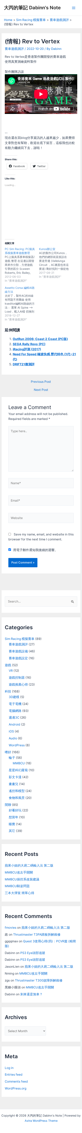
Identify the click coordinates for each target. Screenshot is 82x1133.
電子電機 (15, 704)
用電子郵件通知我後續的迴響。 (35, 550)
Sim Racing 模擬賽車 (19, 639)
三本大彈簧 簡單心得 (19, 893)
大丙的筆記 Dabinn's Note (32, 7)
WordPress (17, 745)
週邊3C (14, 717)
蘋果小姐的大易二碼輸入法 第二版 (29, 865)
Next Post (41, 389)
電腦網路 (15, 711)
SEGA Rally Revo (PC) (29, 344)
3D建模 (14, 697)
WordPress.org (15, 1088)
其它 (12, 831)
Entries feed (13, 1074)
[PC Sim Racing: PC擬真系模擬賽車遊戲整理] (22, 265)
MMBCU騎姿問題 (17, 886)
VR (11, 671)
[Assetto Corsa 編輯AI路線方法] (22, 303)
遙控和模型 (17, 791)
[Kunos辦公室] (56, 263)
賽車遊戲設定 (18, 658)
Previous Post (41, 381)
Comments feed (16, 1081)
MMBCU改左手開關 (19, 872)
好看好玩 (15, 810)
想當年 (13, 817)
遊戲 (8, 665)
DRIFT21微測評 (24, 364)
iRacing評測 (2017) (27, 349)
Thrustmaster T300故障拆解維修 (38, 980)
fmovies (10, 927)
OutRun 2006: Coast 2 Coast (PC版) (40, 339)
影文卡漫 (15, 777)
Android (14, 724)
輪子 (12, 758)
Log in (9, 1068)
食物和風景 (17, 798)
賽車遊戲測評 (14, 49)
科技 (8, 691)
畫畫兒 (13, 784)
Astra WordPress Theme (41, 1121)
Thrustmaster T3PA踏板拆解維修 (37, 934)
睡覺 (12, 824)
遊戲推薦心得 (18, 684)
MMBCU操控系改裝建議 (22, 879)
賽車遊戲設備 (18, 651)
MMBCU (19, 763)
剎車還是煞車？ (31, 994)
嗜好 (8, 752)
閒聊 (8, 805)
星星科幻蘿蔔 (18, 770)
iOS (11, 731)
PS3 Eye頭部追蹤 (32, 953)
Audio (13, 738)
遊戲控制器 (17, 677)
